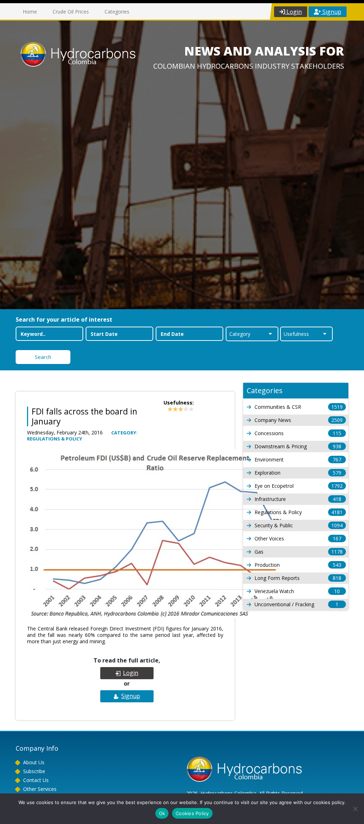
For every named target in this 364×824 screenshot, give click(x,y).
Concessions (298, 433)
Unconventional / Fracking (296, 604)
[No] (355, 808)
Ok (162, 813)
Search (43, 356)
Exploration (298, 472)
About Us (33, 762)
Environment (298, 459)
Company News (299, 420)
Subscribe (34, 771)
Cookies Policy (192, 813)
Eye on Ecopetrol (299, 485)
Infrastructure (298, 499)
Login (293, 12)
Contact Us (36, 780)
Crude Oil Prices (71, 11)
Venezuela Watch (297, 591)
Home (30, 11)
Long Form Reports (298, 578)
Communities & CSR (299, 406)
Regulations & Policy (299, 512)
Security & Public (299, 525)
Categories (117, 11)
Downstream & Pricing (298, 446)
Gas (299, 551)
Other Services (40, 789)
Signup (331, 12)
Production (298, 564)
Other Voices (298, 538)
